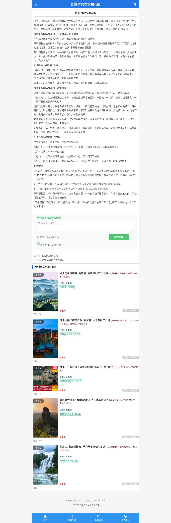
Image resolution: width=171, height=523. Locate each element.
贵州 (134, 25)
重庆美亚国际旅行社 (90, 505)
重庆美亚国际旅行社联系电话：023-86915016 (85, 500)
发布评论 (118, 237)
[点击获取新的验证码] (49, 245)
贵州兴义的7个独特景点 (52, 260)
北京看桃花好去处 (50, 256)
